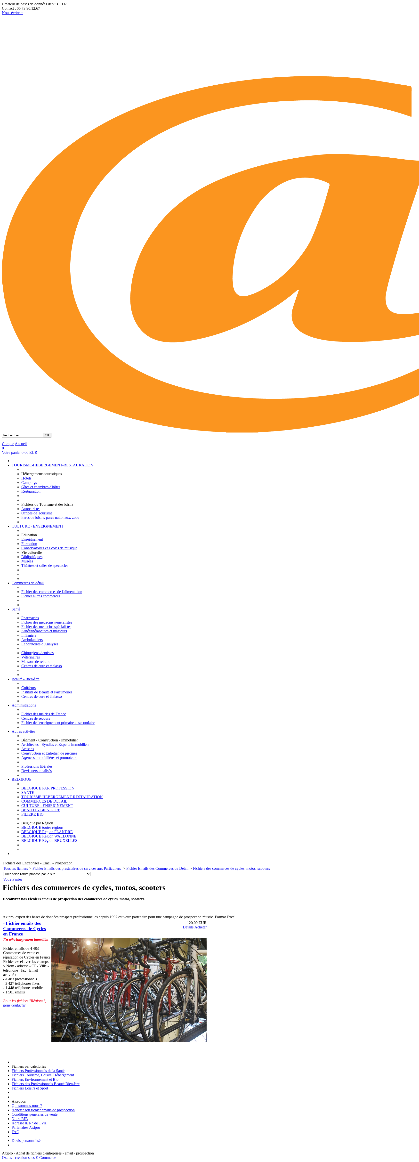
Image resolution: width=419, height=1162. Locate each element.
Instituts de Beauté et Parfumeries (46, 692)
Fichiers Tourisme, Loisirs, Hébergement (43, 1075)
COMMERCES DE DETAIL (44, 801)
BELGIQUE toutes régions (42, 827)
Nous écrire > (12, 13)
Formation (29, 544)
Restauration (30, 491)
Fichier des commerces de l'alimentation (51, 592)
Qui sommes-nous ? (27, 1106)
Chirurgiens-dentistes (37, 653)
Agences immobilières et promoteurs (49, 758)
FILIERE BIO (32, 814)
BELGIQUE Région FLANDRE (47, 832)
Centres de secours (35, 718)
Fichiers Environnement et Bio (35, 1079)
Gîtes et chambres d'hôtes (40, 487)
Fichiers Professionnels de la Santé (38, 1071)
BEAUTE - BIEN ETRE (40, 810)
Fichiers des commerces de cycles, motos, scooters (231, 868)
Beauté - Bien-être (26, 679)
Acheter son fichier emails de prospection (43, 1110)
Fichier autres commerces (40, 596)
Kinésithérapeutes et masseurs (44, 631)
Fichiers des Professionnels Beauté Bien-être (46, 1084)
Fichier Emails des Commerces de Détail (157, 868)
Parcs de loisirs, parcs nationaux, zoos (50, 517)
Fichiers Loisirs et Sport (30, 1088)
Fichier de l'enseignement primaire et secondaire (58, 723)
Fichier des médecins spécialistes (46, 627)
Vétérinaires (30, 657)
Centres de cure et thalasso (41, 666)
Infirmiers (28, 635)
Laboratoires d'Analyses (39, 644)
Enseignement (32, 539)
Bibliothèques (31, 557)
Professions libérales (36, 766)
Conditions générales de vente (34, 1114)
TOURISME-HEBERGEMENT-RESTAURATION (52, 465)
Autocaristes (30, 509)
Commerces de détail (28, 583)
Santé (16, 609)
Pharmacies (30, 618)
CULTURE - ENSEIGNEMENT (38, 526)
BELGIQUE (22, 779)
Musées (27, 561)
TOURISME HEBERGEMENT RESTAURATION (62, 797)
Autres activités (23, 731)
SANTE (27, 792)
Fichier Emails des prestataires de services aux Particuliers (77, 868)
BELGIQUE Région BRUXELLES (49, 840)
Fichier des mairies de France (43, 714)
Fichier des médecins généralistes (46, 622)
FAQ (15, 1132)
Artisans (27, 749)
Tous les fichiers (15, 868)
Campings (29, 482)
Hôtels (26, 478)
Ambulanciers (32, 640)
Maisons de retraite (35, 661)
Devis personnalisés (36, 771)
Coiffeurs (28, 688)
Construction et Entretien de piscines (49, 753)
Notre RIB (20, 1119)
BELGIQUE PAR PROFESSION (47, 788)
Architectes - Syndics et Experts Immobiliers (55, 744)
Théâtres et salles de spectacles (44, 565)
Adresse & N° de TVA (29, 1123)
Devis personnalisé (26, 1140)
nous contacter (14, 1005)
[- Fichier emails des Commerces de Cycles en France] (129, 1040)
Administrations (24, 705)
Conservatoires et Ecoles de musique (49, 548)
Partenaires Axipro (26, 1127)
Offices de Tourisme (36, 513)
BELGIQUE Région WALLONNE (48, 836)
